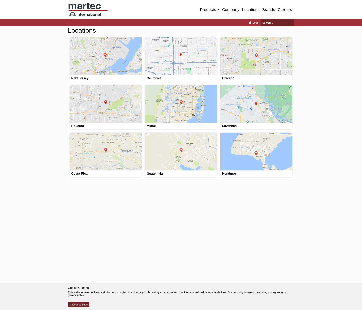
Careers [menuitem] (285, 9)
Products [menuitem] (208, 9)
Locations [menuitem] (251, 9)
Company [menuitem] (230, 9)
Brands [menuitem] (268, 9)
